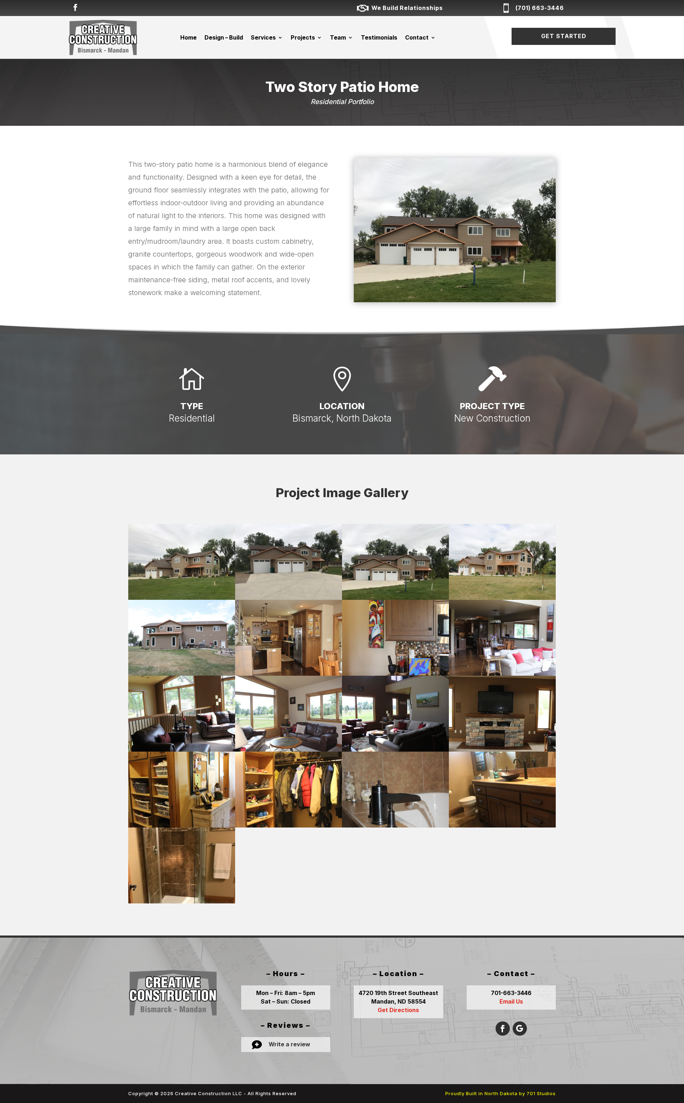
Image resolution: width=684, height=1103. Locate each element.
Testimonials (379, 37)
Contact (417, 37)
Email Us (511, 1001)
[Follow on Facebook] (75, 7)
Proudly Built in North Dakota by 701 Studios (500, 1093)
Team (338, 37)
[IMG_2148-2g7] (181, 903)
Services (263, 37)
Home (188, 37)
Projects (303, 37)
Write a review (289, 1044)
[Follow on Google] (520, 1028)
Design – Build (223, 37)
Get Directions (398, 1010)
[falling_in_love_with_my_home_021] (395, 827)
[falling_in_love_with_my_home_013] (288, 827)
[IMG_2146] (502, 827)
